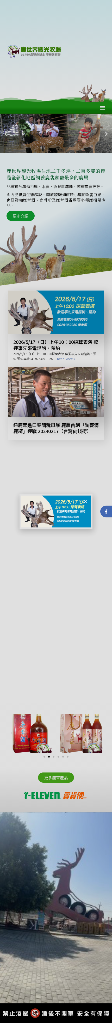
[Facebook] (106, 512)
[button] (85, 501)
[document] (56, 511)
